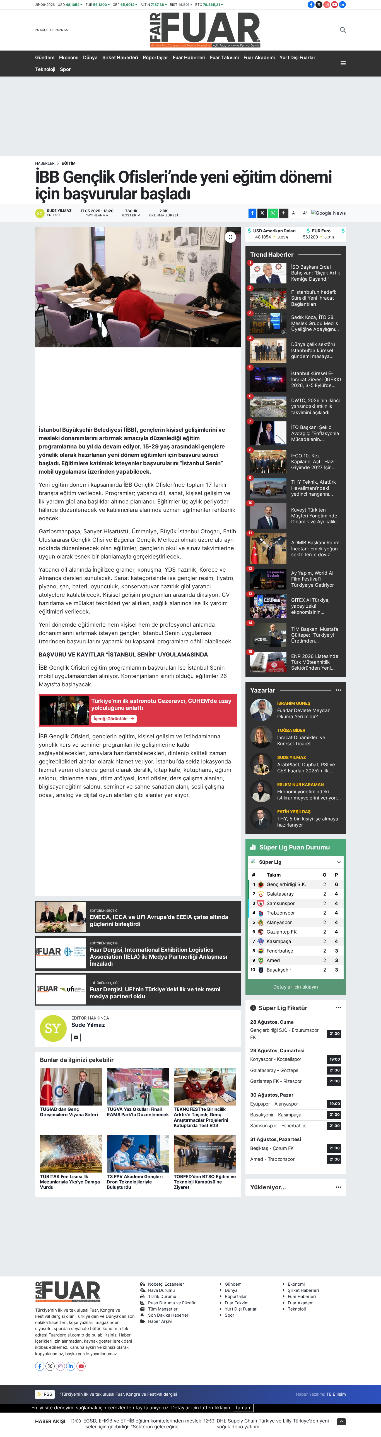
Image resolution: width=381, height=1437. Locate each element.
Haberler (45, 163)
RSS (47, 1394)
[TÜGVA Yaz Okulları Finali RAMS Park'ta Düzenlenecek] (138, 1086)
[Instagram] (60, 1366)
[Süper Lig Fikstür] (338, 1008)
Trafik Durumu (162, 1296)
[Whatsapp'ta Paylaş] (273, 213)
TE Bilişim (336, 1394)
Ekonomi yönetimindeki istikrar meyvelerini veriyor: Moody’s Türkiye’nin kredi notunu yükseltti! (307, 795)
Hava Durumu (161, 1290)
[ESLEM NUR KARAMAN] (261, 791)
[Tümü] (338, 690)
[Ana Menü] (343, 63)
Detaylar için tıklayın (295, 987)
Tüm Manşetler (163, 1309)
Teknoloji (45, 69)
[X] (50, 1366)
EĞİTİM (69, 163)
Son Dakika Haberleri (169, 1315)
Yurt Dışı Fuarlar (297, 57)
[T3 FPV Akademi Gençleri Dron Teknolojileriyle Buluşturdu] (138, 1153)
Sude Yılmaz (88, 1024)
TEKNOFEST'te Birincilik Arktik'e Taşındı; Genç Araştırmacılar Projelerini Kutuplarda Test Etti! (201, 1117)
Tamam (243, 1407)
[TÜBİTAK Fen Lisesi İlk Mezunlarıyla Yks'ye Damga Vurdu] (71, 1153)
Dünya (90, 57)
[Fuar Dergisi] (205, 29)
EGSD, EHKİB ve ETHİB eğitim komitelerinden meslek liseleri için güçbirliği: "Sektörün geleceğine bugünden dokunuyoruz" (142, 1427)
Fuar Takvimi (224, 57)
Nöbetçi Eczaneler (166, 1284)
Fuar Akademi (259, 57)
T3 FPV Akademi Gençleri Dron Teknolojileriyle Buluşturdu (135, 1182)
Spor (65, 69)
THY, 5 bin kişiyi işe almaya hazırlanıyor (307, 821)
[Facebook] (39, 1366)
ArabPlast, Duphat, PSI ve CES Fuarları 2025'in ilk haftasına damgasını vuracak (306, 768)
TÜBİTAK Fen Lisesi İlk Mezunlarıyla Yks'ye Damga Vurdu (70, 1182)
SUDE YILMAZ (291, 757)
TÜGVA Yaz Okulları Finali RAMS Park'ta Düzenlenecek (138, 1111)
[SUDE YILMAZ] (261, 764)
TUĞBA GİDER (291, 730)
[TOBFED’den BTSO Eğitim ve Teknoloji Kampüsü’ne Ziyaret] (205, 1153)
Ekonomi (68, 57)
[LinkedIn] (70, 1366)
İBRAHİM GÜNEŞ (293, 703)
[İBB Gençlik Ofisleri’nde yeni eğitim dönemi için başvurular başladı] (138, 287)
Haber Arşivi (160, 1321)
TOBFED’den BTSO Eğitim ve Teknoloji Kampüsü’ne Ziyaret (205, 1182)
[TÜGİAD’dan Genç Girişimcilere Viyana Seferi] (71, 1086)
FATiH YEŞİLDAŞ (294, 811)
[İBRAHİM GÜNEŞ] (261, 709)
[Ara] (343, 30)
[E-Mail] (76, 1037)
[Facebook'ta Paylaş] (252, 213)
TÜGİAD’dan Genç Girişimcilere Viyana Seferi (69, 1111)
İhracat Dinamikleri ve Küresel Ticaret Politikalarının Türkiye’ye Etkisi (304, 741)
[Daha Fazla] (283, 213)
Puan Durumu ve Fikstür (172, 1302)
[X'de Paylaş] (262, 213)
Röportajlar (155, 57)
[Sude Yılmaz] (53, 1028)
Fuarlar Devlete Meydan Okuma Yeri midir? (304, 713)
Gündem (44, 57)
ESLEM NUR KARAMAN (300, 784)
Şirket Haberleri (120, 57)
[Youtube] (81, 1366)
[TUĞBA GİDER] (261, 736)
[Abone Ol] (328, 213)
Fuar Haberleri (189, 57)
